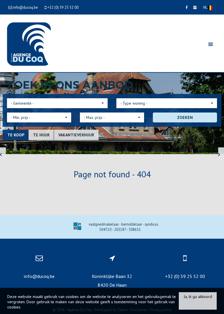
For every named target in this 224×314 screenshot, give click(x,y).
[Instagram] (195, 7)
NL (205, 7)
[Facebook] (186, 7)
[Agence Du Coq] (29, 43)
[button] (57, 103)
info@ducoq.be (39, 276)
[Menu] (210, 44)
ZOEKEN (185, 117)
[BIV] (77, 227)
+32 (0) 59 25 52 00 (185, 276)
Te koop (15, 135)
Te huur (41, 135)
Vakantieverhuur (76, 135)
